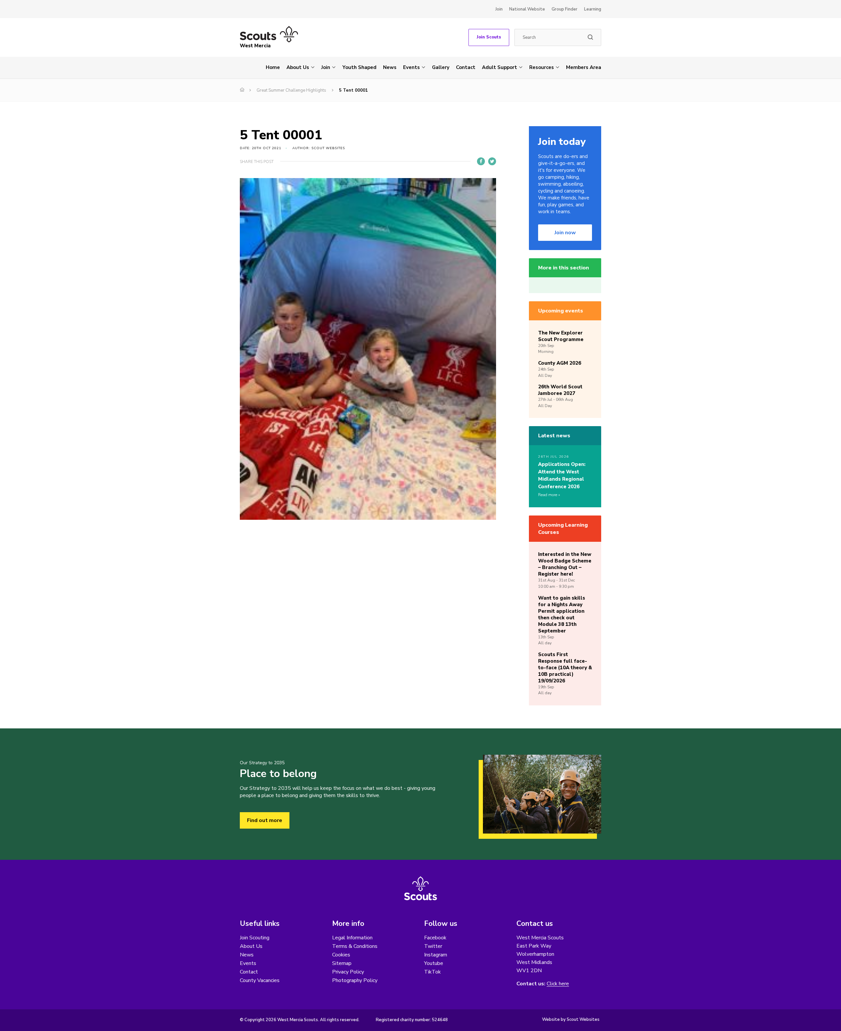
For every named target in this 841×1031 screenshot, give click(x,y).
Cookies (341, 954)
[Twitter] (492, 161)
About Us (297, 67)
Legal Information (352, 937)
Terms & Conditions (354, 946)
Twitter (433, 946)
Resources (541, 67)
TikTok (432, 971)
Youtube (433, 963)
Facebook (435, 937)
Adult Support (499, 67)
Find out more (264, 820)
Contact (465, 67)
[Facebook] (481, 161)
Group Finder (565, 9)
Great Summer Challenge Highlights (291, 90)
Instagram (435, 954)
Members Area (583, 67)
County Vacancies (260, 980)
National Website (527, 9)
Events (411, 67)
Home (273, 67)
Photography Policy (354, 980)
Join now (565, 232)
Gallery (440, 67)
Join (499, 9)
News (390, 67)
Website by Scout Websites (571, 1019)
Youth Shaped (359, 67)
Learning (592, 9)
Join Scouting (254, 937)
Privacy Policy (348, 971)
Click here (558, 984)
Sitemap (342, 963)
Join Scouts (489, 37)
